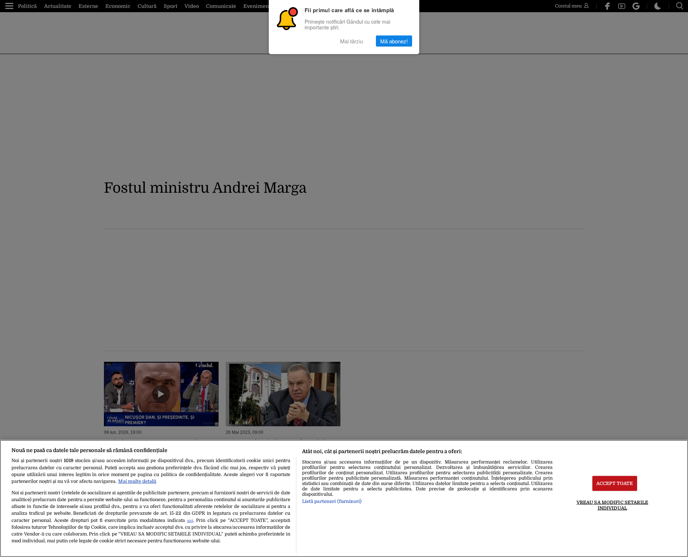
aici (190, 521)
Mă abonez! (394, 41)
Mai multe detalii (137, 481)
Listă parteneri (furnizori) (332, 501)
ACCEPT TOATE (614, 483)
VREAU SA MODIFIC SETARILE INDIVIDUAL (612, 505)
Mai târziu (351, 41)
